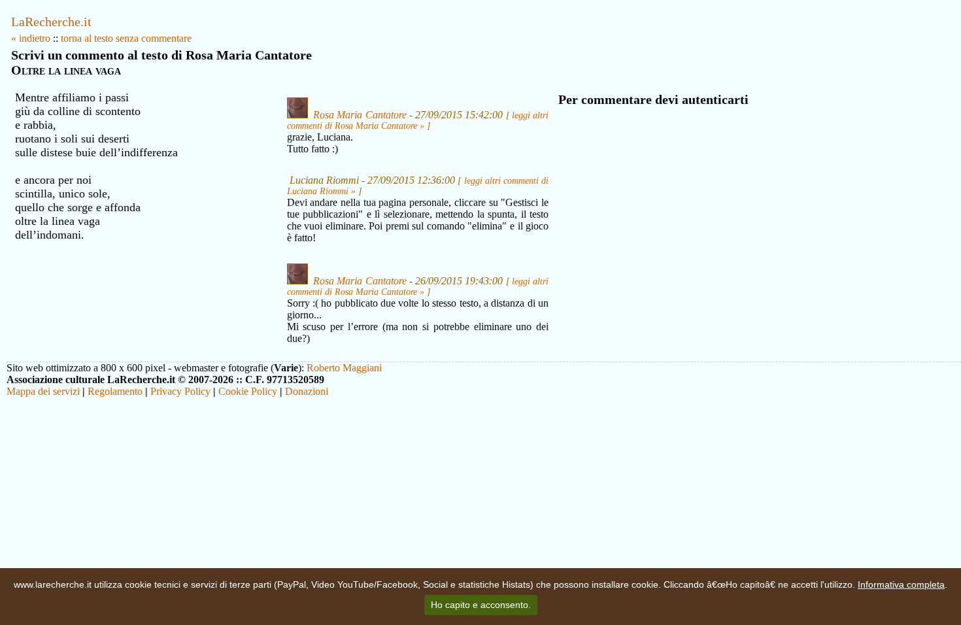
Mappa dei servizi (43, 391)
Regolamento (115, 391)
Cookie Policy (247, 391)
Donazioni (306, 391)
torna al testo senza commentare (126, 38)
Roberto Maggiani (344, 367)
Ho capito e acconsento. (481, 605)
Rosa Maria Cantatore (360, 114)
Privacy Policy (180, 391)
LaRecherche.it (51, 21)
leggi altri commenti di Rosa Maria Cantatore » (418, 120)
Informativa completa (901, 584)
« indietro (30, 38)
